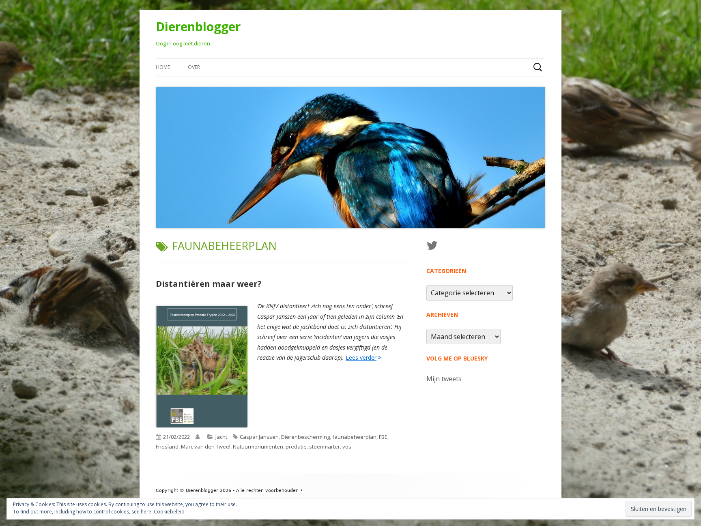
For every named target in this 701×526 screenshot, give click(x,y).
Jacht (221, 436)
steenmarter (324, 446)
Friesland (167, 446)
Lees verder (363, 357)
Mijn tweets (444, 378)
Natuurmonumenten (258, 446)
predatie (296, 446)
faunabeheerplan (354, 436)
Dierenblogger (198, 26)
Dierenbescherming (305, 436)
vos (346, 446)
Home (163, 67)
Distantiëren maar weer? (209, 283)
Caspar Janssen (259, 436)
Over (194, 67)
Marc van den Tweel (205, 446)
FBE (383, 436)
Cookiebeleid (169, 511)
